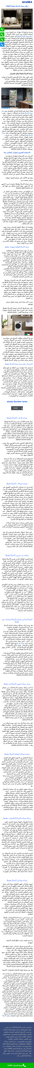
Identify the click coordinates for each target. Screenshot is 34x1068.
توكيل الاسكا (6, 1016)
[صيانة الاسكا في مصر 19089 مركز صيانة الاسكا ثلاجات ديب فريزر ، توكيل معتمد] (27, 2)
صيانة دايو (21, 643)
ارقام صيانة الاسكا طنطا (25, 36)
